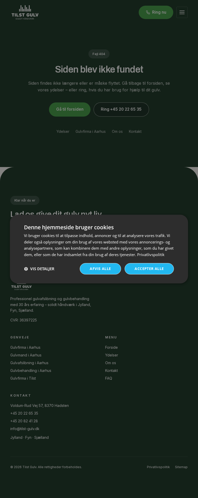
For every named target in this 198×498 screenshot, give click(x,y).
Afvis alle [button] (100, 268)
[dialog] (99, 249)
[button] (39, 269)
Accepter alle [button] (149, 268)
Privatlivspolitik (150, 254)
